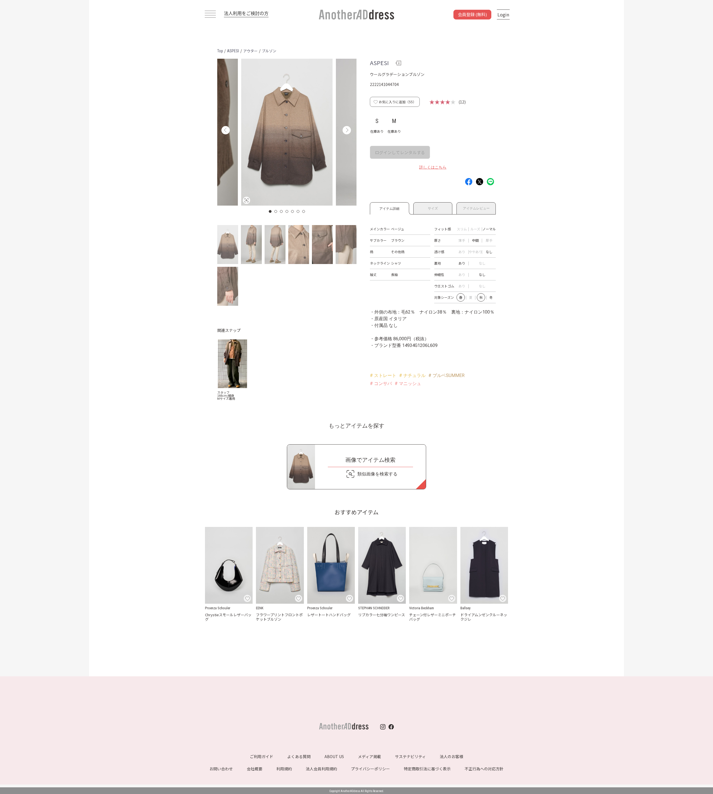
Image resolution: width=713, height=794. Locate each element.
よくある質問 (299, 756)
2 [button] (276, 211)
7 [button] (304, 211)
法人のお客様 (451, 756)
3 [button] (281, 211)
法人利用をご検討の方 (246, 13)
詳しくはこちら (432, 167)
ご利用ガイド (261, 756)
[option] (287, 132)
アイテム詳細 (389, 208)
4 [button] (287, 211)
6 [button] (298, 211)
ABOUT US (334, 756)
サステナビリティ (410, 756)
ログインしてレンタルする (400, 152)
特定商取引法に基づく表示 (427, 769)
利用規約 (284, 769)
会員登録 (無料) (472, 14)
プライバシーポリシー (370, 769)
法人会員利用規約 (321, 769)
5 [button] (292, 211)
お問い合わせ (221, 769)
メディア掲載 (369, 756)
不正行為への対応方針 (484, 769)
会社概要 (254, 769)
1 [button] (270, 211)
